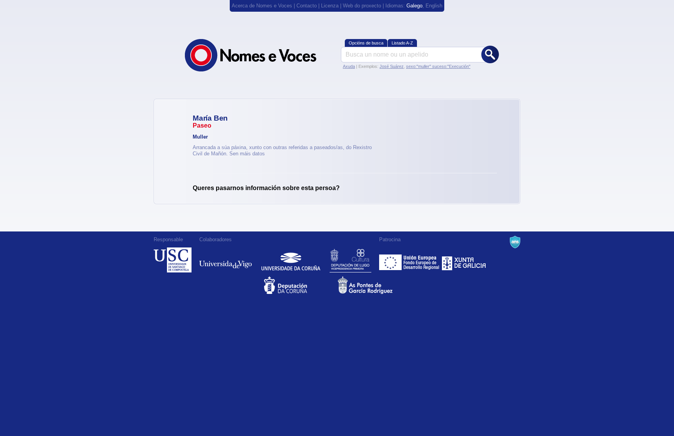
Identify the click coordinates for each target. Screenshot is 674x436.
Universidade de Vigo (225, 259)
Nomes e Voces (259, 55)
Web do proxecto (362, 6)
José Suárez (392, 66)
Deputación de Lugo (350, 259)
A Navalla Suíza (515, 242)
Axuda (349, 66)
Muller (200, 137)
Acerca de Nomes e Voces (262, 6)
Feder (409, 259)
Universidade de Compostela (173, 259)
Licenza (330, 6)
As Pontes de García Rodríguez (374, 285)
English (434, 6)
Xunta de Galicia (464, 259)
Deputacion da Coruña (300, 285)
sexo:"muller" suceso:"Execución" (438, 66)
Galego (414, 6)
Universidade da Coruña (290, 259)
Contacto (306, 6)
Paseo (202, 125)
